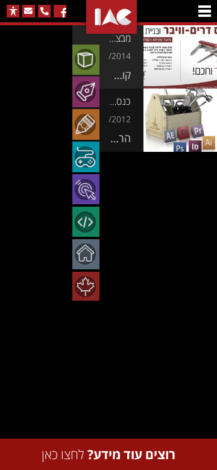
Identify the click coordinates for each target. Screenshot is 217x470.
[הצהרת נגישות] (13, 11)
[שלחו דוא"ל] (28, 11)
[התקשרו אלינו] (44, 11)
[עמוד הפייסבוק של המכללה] (60, 11)
